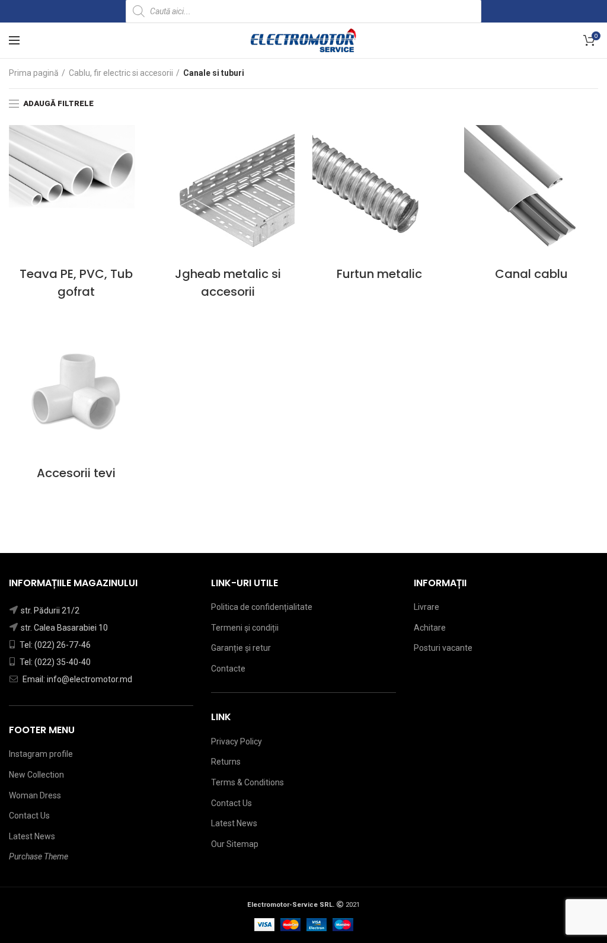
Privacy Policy (236, 741)
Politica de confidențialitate (261, 607)
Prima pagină (34, 73)
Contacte (228, 668)
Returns (226, 761)
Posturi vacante (443, 648)
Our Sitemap (234, 844)
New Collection (36, 774)
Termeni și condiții (245, 627)
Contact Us (29, 815)
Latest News (32, 836)
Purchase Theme (38, 856)
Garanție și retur (241, 648)
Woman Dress (35, 795)
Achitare (430, 627)
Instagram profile (41, 754)
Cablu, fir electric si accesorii (121, 73)
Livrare (426, 607)
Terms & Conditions (247, 782)
